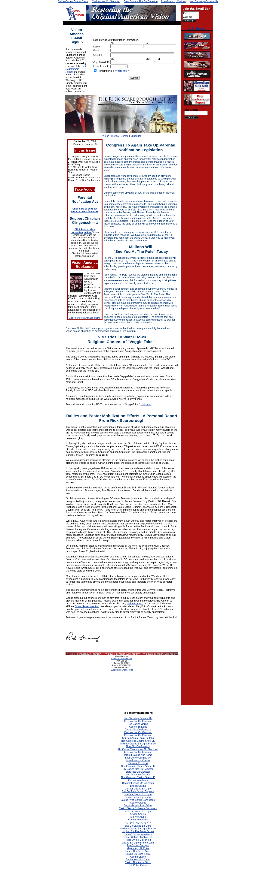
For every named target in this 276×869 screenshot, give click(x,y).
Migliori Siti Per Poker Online (138, 831)
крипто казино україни (138, 797)
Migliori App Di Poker (138, 848)
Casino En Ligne (138, 726)
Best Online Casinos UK (138, 757)
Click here (109, 232)
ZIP (159, 59)
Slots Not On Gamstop (138, 746)
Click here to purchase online (84, 317)
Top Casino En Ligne (138, 845)
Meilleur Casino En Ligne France (138, 743)
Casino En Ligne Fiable (138, 853)
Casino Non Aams (138, 780)
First (113, 43)
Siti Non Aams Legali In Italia (138, 738)
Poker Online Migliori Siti (138, 839)
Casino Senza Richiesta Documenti (138, 808)
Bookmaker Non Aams (138, 859)
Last (145, 43)
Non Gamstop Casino (138, 760)
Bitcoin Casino (138, 785)
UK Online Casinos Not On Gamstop (138, 749)
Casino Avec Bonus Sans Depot (138, 799)
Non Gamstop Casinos (138, 774)
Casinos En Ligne (138, 763)
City (112, 59)
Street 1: (98, 55)
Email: (96, 50)
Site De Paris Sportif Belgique (138, 791)
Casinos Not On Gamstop (138, 721)
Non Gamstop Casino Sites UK (138, 740)
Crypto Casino (138, 814)
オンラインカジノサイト (138, 822)
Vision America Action (87, 606)
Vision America (110, 135)
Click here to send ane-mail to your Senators (84, 210)
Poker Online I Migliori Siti (138, 837)
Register (200, 28)
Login (191, 28)
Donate (124, 135)
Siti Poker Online (138, 865)
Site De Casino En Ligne (138, 825)
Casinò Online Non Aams (138, 834)
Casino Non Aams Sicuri (138, 851)
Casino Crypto (138, 856)
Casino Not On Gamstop (138, 729)
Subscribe (135, 135)
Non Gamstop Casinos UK (138, 718)
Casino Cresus (138, 802)
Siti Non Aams (138, 816)
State (148, 59)
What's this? (122, 70)
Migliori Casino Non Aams (138, 754)
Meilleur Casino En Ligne (138, 788)
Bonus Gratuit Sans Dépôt (138, 805)
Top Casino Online (138, 724)
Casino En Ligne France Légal (138, 842)
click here (146, 404)
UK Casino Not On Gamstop (138, 769)
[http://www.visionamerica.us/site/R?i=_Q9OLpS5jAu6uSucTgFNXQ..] (76, 291)
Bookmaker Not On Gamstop (138, 783)
